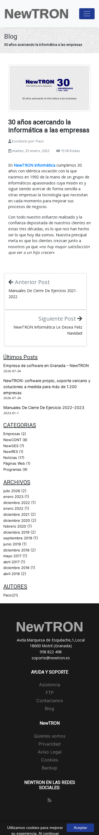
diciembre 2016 (16, 567)
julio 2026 (11, 491)
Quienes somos (49, 736)
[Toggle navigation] (87, 13)
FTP (50, 692)
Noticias (13, 457)
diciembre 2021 (16, 514)
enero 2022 (13, 508)
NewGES (13, 446)
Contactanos (49, 700)
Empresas (14, 433)
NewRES (13, 451)
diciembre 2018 (16, 550)
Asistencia (49, 684)
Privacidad (49, 744)
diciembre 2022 (16, 502)
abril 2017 (11, 562)
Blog (49, 708)
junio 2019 (12, 544)
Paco (10, 595)
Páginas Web (17, 463)
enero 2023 (13, 496)
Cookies (49, 760)
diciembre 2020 (16, 520)
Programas (15, 469)
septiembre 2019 (17, 538)
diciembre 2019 (16, 532)
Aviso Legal (50, 752)
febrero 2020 (14, 526)
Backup (49, 767)
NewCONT (15, 440)
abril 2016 (11, 573)
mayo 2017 (12, 556)
